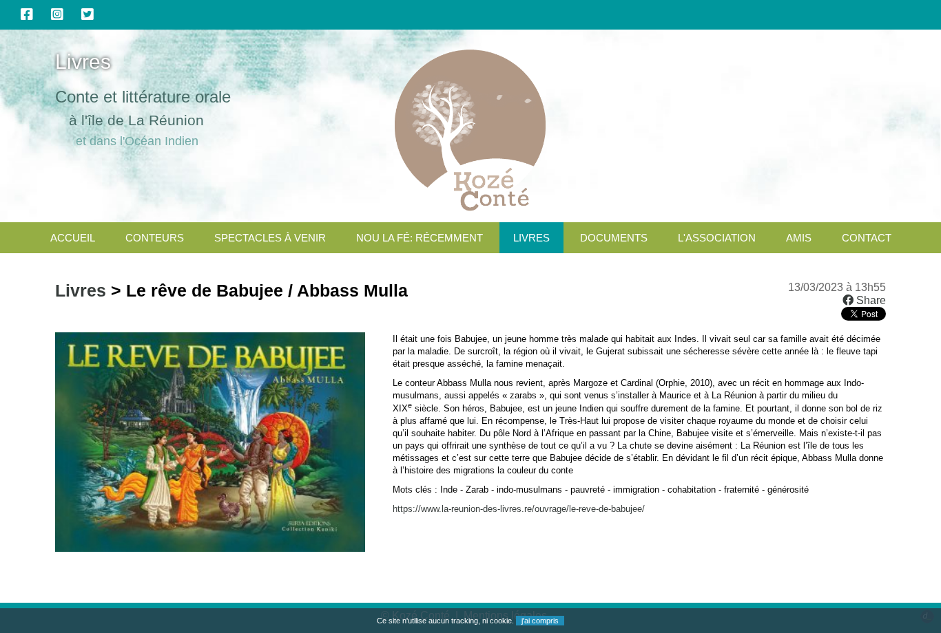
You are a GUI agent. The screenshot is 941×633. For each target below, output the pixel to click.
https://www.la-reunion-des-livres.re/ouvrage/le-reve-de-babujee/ (519, 509)
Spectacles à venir (270, 238)
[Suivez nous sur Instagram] (57, 14)
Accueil (72, 238)
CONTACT (866, 238)
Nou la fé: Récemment (419, 238)
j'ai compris (540, 620)
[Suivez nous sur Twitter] (87, 14)
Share (870, 300)
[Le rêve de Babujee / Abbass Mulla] (210, 548)
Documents (614, 238)
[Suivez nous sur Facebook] (27, 14)
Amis (798, 238)
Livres (531, 238)
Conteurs (154, 238)
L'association (717, 238)
